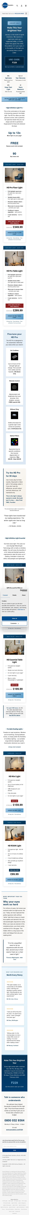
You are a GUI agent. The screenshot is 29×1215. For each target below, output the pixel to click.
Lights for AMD (15, 1205)
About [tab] (24, 595)
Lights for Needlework (20, 1207)
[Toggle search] (17, 5)
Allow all (14, 618)
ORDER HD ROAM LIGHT (14, 880)
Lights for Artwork (12, 1207)
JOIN (14, 1150)
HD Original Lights (17, 1200)
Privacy (3, 1209)
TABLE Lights (10, 1200)
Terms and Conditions (10, 1209)
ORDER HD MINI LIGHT (14, 810)
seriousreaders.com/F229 (14, 1130)
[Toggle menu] (26, 13)
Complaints (14, 1213)
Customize (14, 623)
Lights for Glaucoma (4, 1207)
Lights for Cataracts (22, 1205)
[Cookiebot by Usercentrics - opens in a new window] (20, 590)
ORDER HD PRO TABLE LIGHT (14, 316)
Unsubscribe (17, 1211)
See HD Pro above (14, 715)
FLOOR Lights (4, 1200)
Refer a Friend (11, 1211)
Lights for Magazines (22, 1203)
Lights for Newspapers (7, 1205)
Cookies (27, 1207)
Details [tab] (15, 595)
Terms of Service (24, 1209)
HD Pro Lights (24, 1200)
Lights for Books (14, 1203)
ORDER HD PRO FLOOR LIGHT (14, 233)
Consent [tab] (5, 595)
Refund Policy (17, 1209)
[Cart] (25, 5)
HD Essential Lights (6, 1203)
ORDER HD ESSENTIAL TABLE (14, 695)
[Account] (21, 5)
